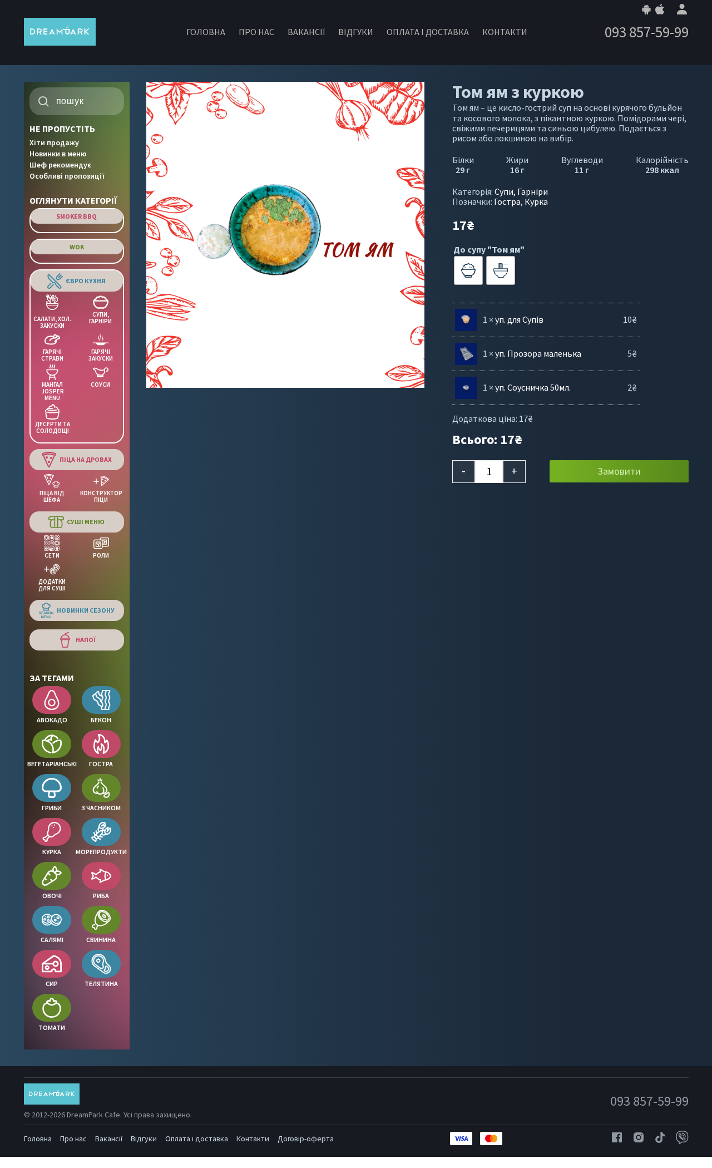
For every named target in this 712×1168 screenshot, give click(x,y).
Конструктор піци (101, 496)
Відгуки (355, 32)
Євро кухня (86, 281)
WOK (77, 247)
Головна (205, 32)
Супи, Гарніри (100, 317)
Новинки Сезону (86, 610)
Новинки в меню (58, 154)
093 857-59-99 (647, 32)
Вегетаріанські (52, 764)
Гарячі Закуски (100, 355)
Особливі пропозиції (67, 176)
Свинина (101, 939)
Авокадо (52, 720)
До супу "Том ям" (489, 249)
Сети (52, 555)
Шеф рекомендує (60, 165)
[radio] (468, 270)
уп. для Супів (519, 319)
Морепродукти (101, 851)
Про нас (256, 32)
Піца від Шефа (51, 496)
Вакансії (306, 32)
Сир (52, 983)
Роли (101, 555)
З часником (101, 808)
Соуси (100, 384)
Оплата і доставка (428, 32)
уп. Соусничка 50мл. (533, 387)
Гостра (101, 764)
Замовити (619, 471)
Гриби (52, 808)
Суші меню (86, 522)
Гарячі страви (52, 355)
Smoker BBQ (76, 216)
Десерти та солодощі (52, 427)
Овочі (52, 895)
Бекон (101, 720)
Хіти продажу (54, 142)
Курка (51, 851)
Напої (86, 639)
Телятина (101, 983)
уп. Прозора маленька (538, 353)
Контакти (504, 32)
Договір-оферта (306, 1138)
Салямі (52, 939)
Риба (101, 895)
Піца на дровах (86, 459)
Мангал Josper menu (52, 391)
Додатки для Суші (52, 585)
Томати (51, 1027)
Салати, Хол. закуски (52, 322)
